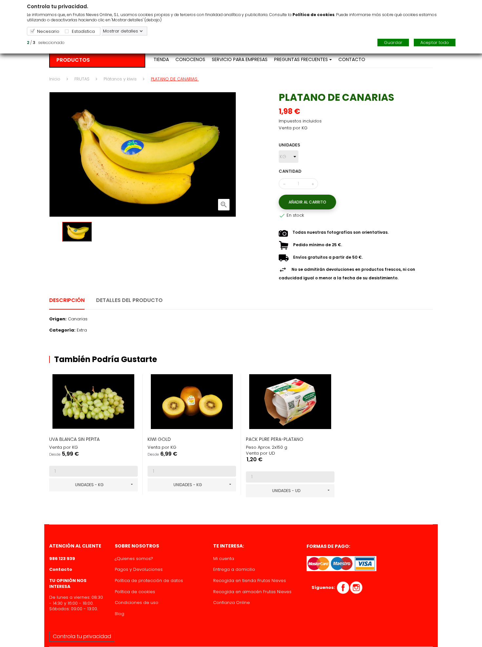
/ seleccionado (46, 42)
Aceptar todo (434, 42)
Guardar (393, 42)
